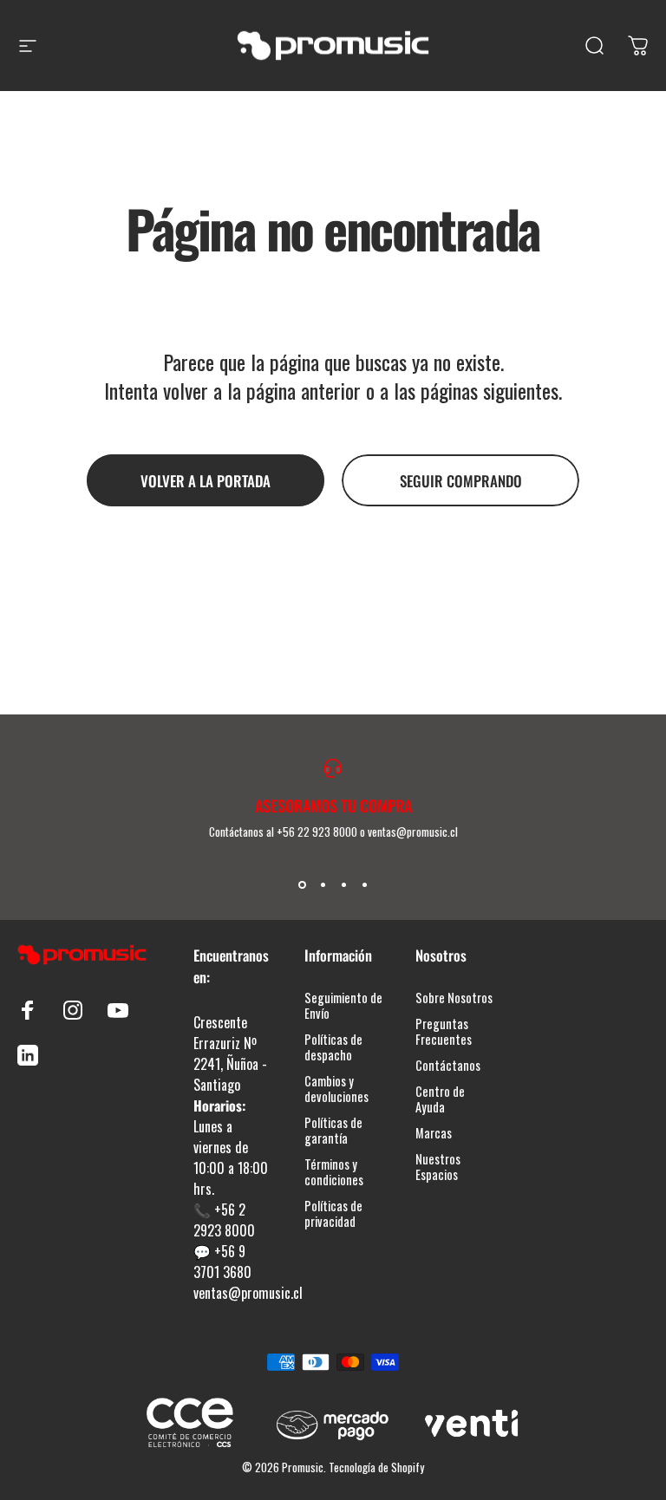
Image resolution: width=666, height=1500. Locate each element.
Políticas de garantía (333, 1130)
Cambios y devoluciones (336, 1089)
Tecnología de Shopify (376, 1467)
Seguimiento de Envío (343, 1005)
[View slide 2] (322, 885)
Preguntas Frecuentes (443, 1031)
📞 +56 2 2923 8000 (224, 1220)
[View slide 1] (301, 885)
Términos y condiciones (333, 1172)
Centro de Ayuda (440, 1099)
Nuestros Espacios (437, 1167)
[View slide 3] (343, 885)
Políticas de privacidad (333, 1213)
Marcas (433, 1133)
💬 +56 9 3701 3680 (222, 1261)
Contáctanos (447, 1065)
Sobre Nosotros (454, 998)
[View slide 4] (364, 885)
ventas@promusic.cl (248, 1292)
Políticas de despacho (333, 1047)
